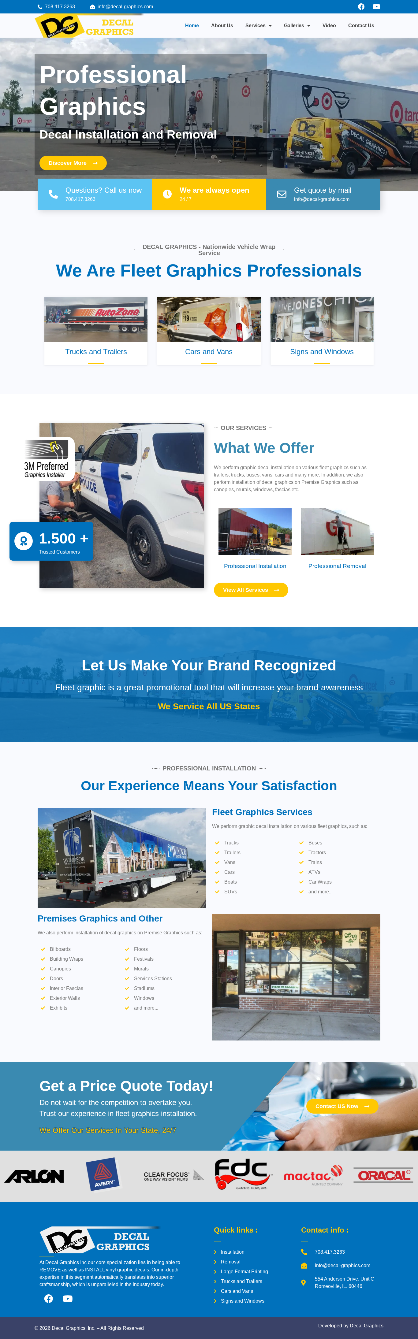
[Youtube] (376, 6)
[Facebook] (361, 6)
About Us (222, 25)
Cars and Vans (209, 351)
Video (329, 25)
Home (192, 25)
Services (255, 25)
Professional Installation (255, 566)
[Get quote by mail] (282, 194)
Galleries (294, 25)
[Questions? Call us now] (53, 194)
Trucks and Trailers (96, 351)
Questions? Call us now (103, 190)
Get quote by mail (322, 190)
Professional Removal (337, 566)
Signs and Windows (322, 351)
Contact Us (361, 25)
